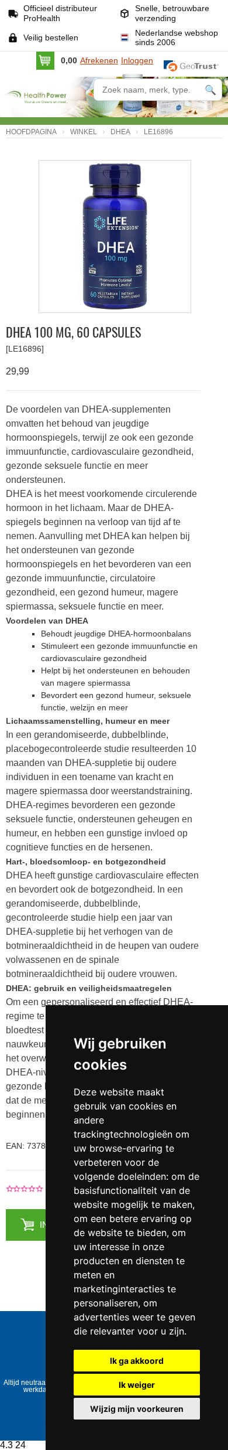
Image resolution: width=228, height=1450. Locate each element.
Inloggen (137, 60)
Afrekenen (99, 60)
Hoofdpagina (31, 132)
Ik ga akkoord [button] (137, 1361)
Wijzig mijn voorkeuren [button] (137, 1409)
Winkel (83, 132)
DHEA (120, 132)
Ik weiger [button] (137, 1385)
